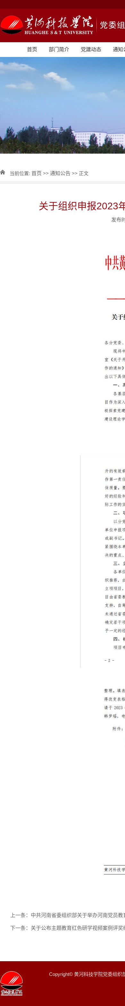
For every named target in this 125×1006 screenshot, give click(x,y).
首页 (32, 49)
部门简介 (59, 49)
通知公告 (60, 173)
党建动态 (91, 49)
